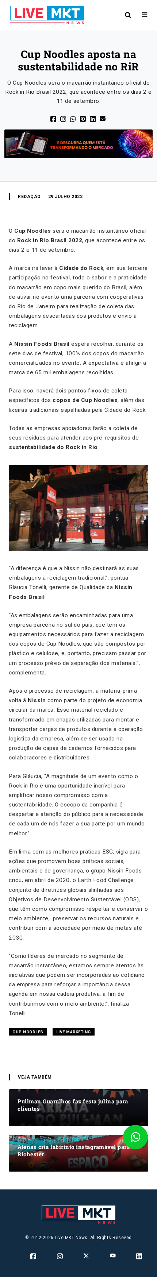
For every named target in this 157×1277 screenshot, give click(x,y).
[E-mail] (103, 118)
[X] (64, 118)
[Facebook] (54, 118)
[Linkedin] (140, 1256)
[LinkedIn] (93, 118)
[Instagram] (60, 1256)
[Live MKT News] (44, 15)
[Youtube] (113, 1255)
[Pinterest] (83, 118)
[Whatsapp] (73, 118)
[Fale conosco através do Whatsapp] (135, 1137)
